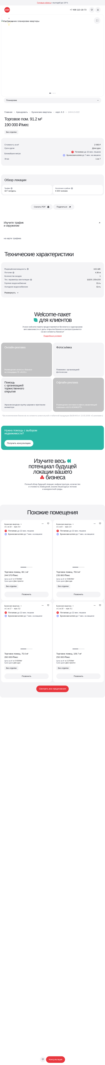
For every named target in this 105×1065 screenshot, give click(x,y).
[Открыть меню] (98, 10)
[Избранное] (92, 10)
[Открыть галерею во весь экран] (97, 20)
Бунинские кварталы (42, 112)
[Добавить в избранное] (42, 1059)
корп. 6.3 (60, 112)
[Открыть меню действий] (42, 523)
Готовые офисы (44, 3)
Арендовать (22, 112)
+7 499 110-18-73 (78, 10)
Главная (8, 112)
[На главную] (7, 10)
